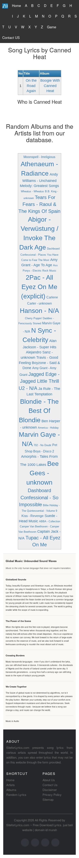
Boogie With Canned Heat (50, 85)
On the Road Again (31, 85)
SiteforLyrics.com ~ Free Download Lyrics (33, 825)
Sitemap (48, 799)
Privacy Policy (52, 794)
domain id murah (46, 830)
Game (51, 26)
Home (16, 5)
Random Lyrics (16, 794)
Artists (10, 785)
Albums (11, 790)
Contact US (11, 37)
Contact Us (50, 785)
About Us (49, 780)
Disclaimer (50, 790)
